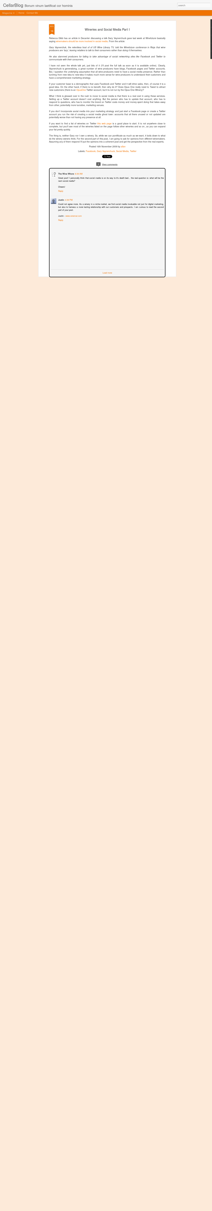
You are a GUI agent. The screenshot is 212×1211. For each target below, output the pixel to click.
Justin (61, 199)
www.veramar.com (73, 215)
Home (21, 12)
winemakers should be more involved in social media (82, 41)
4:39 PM (68, 199)
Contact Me (32, 12)
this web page (104, 123)
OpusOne (81, 89)
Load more (107, 272)
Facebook (91, 151)
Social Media (122, 151)
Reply (60, 190)
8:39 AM (78, 173)
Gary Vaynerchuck (106, 151)
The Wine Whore (66, 173)
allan (123, 146)
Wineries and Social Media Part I (107, 29)
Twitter (133, 151)
